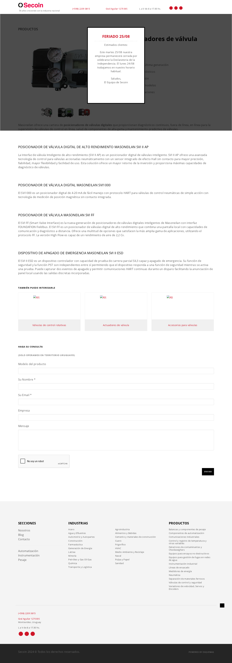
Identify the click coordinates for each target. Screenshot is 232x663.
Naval (118, 555)
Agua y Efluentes (77, 533)
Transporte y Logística (80, 567)
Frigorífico (120, 544)
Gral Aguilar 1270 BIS (117, 8)
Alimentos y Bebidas (126, 533)
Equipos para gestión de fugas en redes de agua (189, 559)
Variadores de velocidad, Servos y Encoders (186, 587)
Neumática (174, 575)
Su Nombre (27, 379)
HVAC (118, 548)
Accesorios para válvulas (182, 325)
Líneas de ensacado (179, 567)
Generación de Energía (80, 548)
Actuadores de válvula (116, 325)
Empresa (24, 410)
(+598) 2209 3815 (81, 8)
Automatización (28, 551)
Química (72, 563)
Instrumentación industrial (183, 563)
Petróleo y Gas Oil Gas (80, 559)
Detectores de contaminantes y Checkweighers (185, 548)
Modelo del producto (32, 364)
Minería (72, 555)
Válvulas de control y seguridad (185, 582)
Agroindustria (122, 529)
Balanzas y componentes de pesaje (187, 529)
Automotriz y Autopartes (81, 536)
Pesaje (22, 560)
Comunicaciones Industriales (184, 536)
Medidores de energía (180, 571)
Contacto (24, 539)
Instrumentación (29, 555)
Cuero (118, 540)
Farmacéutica (75, 544)
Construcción (75, 540)
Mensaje (23, 426)
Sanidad (119, 563)
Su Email (25, 395)
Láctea (71, 552)
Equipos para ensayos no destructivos (189, 553)
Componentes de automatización (186, 533)
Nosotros (24, 530)
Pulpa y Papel (122, 559)
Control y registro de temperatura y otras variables (188, 542)
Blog (21, 535)
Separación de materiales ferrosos (187, 578)
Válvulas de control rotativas (49, 325)
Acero (71, 529)
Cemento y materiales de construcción (135, 536)
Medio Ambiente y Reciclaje (129, 552)
